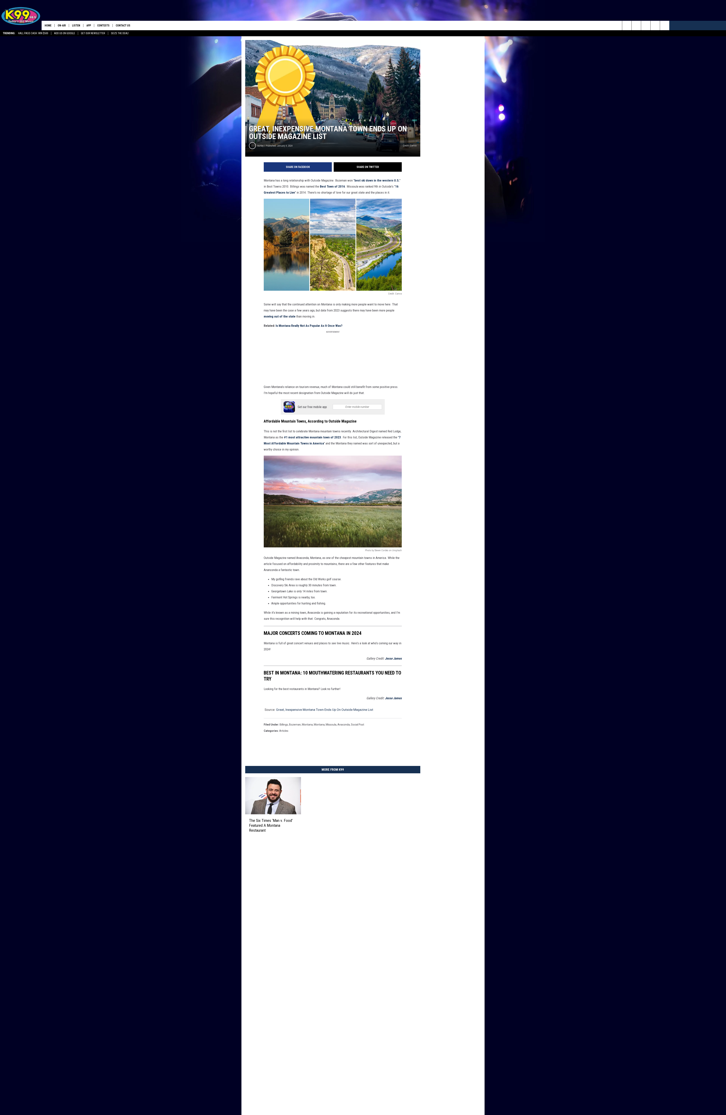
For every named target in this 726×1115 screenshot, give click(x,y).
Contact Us (123, 25)
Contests (103, 25)
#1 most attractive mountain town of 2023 (312, 437)
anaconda (343, 724)
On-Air (62, 25)
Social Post (357, 724)
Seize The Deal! (120, 33)
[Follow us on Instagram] (655, 25)
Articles (283, 730)
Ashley (260, 145)
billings (284, 724)
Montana (319, 724)
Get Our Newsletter (93, 33)
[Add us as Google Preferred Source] (636, 25)
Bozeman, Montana (301, 724)
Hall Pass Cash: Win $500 (33, 33)
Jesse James (393, 658)
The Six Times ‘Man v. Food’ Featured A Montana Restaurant (271, 825)
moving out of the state (280, 316)
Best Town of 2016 (332, 186)
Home (48, 25)
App (88, 25)
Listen (76, 25)
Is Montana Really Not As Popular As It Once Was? (309, 326)
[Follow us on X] (664, 25)
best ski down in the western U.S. (376, 180)
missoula (331, 724)
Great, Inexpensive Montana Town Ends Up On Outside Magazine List (324, 710)
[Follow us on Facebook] (645, 25)
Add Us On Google (64, 33)
